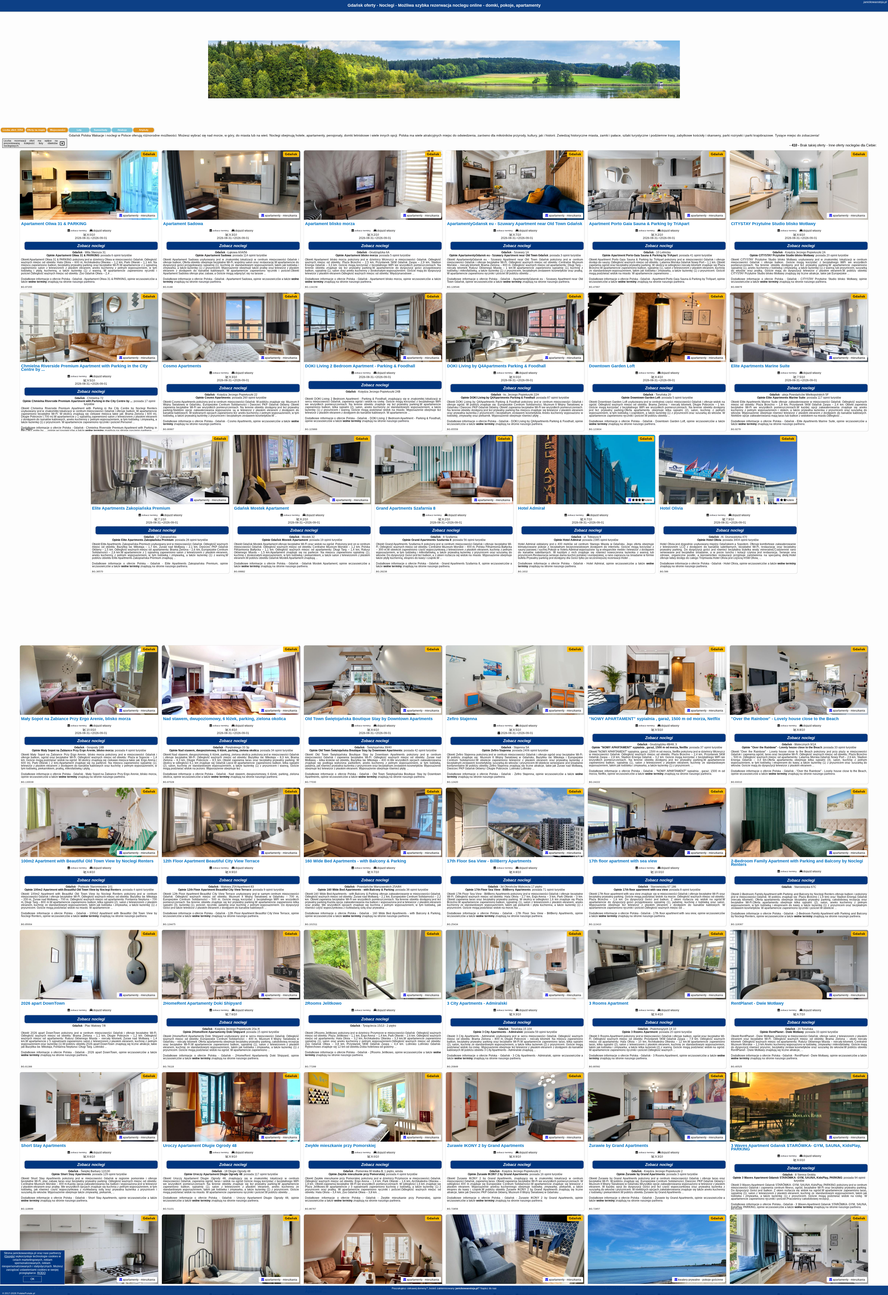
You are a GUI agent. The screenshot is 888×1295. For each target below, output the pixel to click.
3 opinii (565, 255)
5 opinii (394, 255)
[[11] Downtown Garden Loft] (657, 327)
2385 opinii (600, 540)
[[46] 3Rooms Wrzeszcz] (657, 1249)
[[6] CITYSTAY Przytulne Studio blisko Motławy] (799, 185)
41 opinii (695, 255)
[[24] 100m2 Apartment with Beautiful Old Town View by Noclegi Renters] (89, 822)
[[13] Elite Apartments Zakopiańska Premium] (160, 469)
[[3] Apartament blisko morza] (373, 185)
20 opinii (831, 255)
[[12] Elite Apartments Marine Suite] (799, 327)
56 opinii (469, 540)
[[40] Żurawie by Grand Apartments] (657, 1107)
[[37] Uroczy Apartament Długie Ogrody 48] (231, 1107)
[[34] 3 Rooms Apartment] (657, 964)
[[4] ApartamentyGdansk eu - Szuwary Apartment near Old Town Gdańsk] (515, 185)
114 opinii (250, 255)
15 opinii (262, 1032)
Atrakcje (122, 130)
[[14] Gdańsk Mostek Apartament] (302, 469)
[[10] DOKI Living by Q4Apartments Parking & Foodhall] (515, 327)
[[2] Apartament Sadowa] (231, 185)
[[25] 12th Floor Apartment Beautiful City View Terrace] (231, 822)
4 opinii (130, 750)
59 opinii (540, 1032)
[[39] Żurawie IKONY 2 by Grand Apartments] (515, 1107)
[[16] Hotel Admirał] (586, 469)
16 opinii (545, 1174)
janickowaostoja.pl (875, 2)
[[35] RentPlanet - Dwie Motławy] (799, 964)
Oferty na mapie (36, 130)
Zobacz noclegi (91, 246)
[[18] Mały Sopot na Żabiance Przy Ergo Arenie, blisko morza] (89, 680)
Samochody (100, 130)
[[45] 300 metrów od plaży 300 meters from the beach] (515, 1249)
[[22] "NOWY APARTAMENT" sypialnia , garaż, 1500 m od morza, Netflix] (657, 680)
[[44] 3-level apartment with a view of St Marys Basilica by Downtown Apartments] (373, 1249)
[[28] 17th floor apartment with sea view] (657, 822)
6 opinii (116, 255)
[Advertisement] (444, 611)
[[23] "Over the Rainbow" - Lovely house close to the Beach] (799, 680)
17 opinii (150, 401)
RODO (41, 1273)
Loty (79, 130)
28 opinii (191, 540)
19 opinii (325, 540)
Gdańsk (149, 154)
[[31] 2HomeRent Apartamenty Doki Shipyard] (231, 964)
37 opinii (705, 747)
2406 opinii (530, 750)
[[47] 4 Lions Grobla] (799, 1249)
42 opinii (420, 750)
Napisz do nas (488, 1288)
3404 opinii (741, 540)
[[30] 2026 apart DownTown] (89, 964)
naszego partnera (83, 281)
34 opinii (276, 750)
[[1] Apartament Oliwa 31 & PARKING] (89, 185)
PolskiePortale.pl (26, 1293)
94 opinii (859, 1177)
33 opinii (839, 747)
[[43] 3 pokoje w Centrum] (231, 1249)
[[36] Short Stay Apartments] (89, 1107)
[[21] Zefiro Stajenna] (515, 680)
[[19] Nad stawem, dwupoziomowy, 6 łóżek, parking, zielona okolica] (231, 680)
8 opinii (684, 889)
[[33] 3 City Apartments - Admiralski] (515, 964)
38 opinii (411, 889)
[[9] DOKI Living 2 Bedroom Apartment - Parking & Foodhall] (373, 327)
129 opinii (109, 1174)
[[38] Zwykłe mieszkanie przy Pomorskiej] (373, 1107)
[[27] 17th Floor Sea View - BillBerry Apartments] (515, 822)
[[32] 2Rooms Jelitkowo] (373, 964)
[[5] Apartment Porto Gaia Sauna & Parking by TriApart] (657, 185)
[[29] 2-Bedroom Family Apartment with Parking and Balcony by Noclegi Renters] (799, 822)
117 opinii (824, 397)
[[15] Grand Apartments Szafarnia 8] (444, 469)
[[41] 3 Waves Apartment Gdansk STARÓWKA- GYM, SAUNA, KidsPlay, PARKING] (799, 1107)
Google (9, 1256)
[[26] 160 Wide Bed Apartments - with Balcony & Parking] (373, 822)
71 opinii (548, 889)
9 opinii (268, 889)
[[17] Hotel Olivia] (728, 469)
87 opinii (552, 397)
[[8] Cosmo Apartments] (231, 327)
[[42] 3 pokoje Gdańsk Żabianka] (89, 1249)
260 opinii (249, 397)
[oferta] (120, 215)
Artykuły (143, 130)
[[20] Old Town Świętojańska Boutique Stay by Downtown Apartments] (373, 680)
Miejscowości (57, 130)
